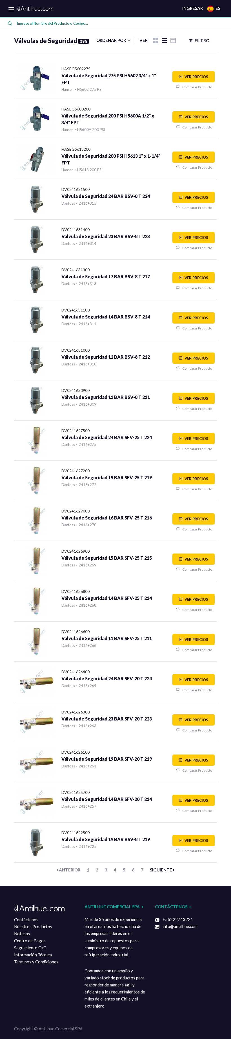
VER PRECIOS (196, 76)
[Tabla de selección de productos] (173, 40)
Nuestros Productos (33, 926)
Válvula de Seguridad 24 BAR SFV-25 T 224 (106, 437)
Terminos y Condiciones (36, 961)
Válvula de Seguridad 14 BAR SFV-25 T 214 (106, 598)
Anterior (69, 869)
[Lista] (164, 40)
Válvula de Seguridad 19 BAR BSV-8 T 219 (105, 839)
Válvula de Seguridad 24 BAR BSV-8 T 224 (105, 196)
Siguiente (161, 869)
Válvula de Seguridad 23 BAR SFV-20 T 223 (106, 718)
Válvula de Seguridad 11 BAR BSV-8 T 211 (105, 397)
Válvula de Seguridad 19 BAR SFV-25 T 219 (106, 477)
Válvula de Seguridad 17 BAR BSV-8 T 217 (105, 276)
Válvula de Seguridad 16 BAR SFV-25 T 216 (106, 517)
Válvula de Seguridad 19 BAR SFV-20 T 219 (106, 759)
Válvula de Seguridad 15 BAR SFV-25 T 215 (106, 558)
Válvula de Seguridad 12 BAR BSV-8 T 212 (105, 357)
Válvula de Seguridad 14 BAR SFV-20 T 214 (106, 799)
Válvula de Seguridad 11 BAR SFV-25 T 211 (106, 638)
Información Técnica (33, 954)
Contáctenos (26, 919)
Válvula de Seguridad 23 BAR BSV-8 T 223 (105, 236)
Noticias (22, 933)
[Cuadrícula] (155, 40)
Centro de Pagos (30, 940)
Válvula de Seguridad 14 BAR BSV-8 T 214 (105, 316)
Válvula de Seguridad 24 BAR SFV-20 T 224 (106, 678)
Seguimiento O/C (30, 947)
